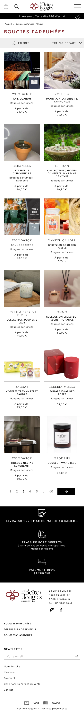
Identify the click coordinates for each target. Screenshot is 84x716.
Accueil (8, 24)
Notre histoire (12, 666)
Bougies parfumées (25, 24)
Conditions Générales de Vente (22, 683)
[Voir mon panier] (6, 6)
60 (51, 491)
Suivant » (66, 491)
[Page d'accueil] (41, 6)
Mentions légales (27, 708)
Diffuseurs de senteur (20, 629)
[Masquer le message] (77, 16)
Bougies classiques (18, 635)
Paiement (9, 678)
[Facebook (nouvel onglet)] (61, 610)
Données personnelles (54, 708)
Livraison (9, 672)
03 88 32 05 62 (63, 603)
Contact (8, 689)
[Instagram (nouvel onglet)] (52, 610)
